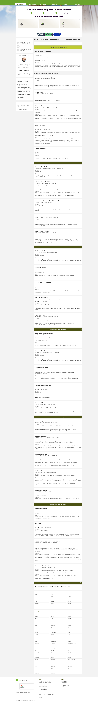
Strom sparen (43, 4)
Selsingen (52, 634)
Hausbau (66, 4)
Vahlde (36, 627)
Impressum (41, 690)
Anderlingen (53, 643)
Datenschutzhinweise (43, 686)
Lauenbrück (36, 632)
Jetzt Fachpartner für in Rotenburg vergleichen (58, 162)
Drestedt (52, 664)
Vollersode (69, 648)
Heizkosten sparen (32, 4)
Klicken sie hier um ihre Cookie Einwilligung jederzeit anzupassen (25, 700)
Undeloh (69, 632)
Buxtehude (69, 664)
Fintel (36, 636)
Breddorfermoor (53, 641)
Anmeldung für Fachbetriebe (44, 681)
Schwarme (69, 627)
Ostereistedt (53, 625)
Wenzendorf (70, 616)
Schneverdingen (37, 673)
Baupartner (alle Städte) (43, 685)
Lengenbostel (37, 657)
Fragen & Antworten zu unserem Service (23, 106)
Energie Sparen (64, 681)
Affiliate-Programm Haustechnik (45, 682)
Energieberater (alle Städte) (44, 684)
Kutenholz (69, 657)
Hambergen (70, 666)
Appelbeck (69, 625)
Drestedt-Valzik (53, 661)
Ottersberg (36, 634)
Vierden (36, 661)
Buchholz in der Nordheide (72, 643)
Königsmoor (37, 643)
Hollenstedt (53, 668)
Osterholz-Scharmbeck (71, 659)
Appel (69, 634)
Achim (52, 618)
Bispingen (69, 641)
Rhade (52, 627)
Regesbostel (53, 666)
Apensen (69, 636)
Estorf (36, 625)
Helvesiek (36, 618)
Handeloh (52, 657)
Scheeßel (36, 616)
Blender (52, 616)
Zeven (36, 648)
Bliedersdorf (70, 661)
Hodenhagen (53, 648)
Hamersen (36, 623)
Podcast (40, 697)
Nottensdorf (70, 668)
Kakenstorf (53, 650)
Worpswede (53, 659)
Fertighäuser (77, 4)
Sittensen (36, 641)
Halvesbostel (53, 636)
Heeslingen (36, 659)
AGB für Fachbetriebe (43, 689)
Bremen (69, 650)
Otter (35, 668)
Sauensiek (53, 652)
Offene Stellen (41, 695)
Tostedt (52, 623)
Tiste (35, 650)
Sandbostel (70, 623)
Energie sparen (20, 4)
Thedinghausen (53, 632)
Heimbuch (53, 673)
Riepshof (36, 664)
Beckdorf (69, 618)
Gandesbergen (70, 652)
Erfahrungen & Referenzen (22, 109)
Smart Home (55, 4)
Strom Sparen (64, 682)
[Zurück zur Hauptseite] (26, 680)
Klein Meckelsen (37, 652)
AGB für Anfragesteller (43, 688)
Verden (36, 666)
